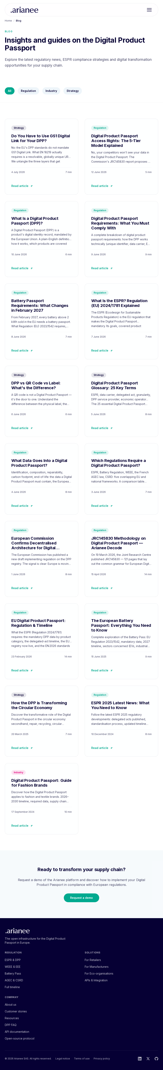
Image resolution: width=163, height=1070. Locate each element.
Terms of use (82, 1058)
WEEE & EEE (12, 966)
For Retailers (93, 960)
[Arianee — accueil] (24, 10)
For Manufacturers (97, 966)
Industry (51, 90)
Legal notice (62, 1058)
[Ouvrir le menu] (149, 10)
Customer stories (16, 1011)
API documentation (17, 1031)
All (9, 90)
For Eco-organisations (99, 973)
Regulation (28, 90)
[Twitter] (148, 1058)
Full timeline (12, 987)
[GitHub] (156, 1058)
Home (8, 20)
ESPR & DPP (13, 960)
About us (10, 1004)
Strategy (73, 90)
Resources (12, 1018)
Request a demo (81, 897)
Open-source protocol (19, 1038)
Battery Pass (13, 973)
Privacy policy (102, 1058)
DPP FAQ (10, 1025)
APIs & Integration (96, 980)
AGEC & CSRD (14, 980)
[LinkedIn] (140, 1058)
